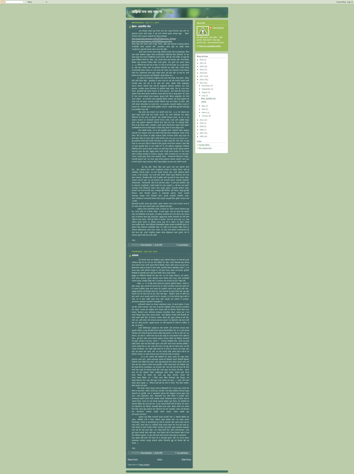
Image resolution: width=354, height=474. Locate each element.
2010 (202, 123)
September (206, 89)
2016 (202, 80)
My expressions (205, 148)
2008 (202, 130)
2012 (202, 120)
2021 (202, 63)
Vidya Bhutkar (218, 28)
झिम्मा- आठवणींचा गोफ (141, 26)
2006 (202, 136)
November (206, 86)
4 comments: (183, 245)
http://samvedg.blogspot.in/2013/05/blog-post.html (152, 41)
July (204, 96)
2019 (202, 70)
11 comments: (183, 453)
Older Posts (186, 459)
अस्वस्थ (135, 255)
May (204, 106)
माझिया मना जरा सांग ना (147, 12)
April (204, 109)
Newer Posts (133, 459)
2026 (202, 60)
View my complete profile (210, 46)
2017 (202, 76)
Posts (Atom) (144, 465)
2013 (202, 83)
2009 (202, 127)
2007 (202, 133)
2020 (202, 66)
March (204, 113)
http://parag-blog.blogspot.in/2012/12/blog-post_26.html (154, 39)
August (205, 92)
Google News (204, 145)
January (205, 116)
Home (159, 459)
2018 (202, 73)
